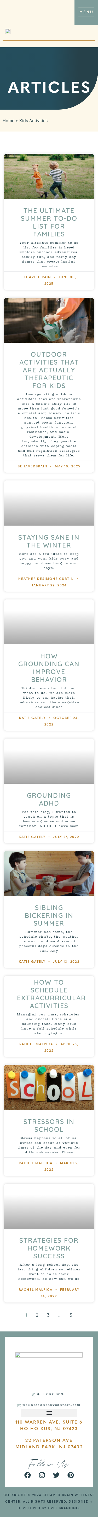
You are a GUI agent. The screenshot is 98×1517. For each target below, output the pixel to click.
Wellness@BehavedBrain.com (51, 1405)
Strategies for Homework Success (49, 1248)
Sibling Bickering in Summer (49, 915)
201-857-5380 (51, 1394)
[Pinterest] (70, 1475)
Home (8, 120)
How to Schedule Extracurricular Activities (51, 994)
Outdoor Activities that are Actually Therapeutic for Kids (49, 370)
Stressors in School (49, 1125)
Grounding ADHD (49, 799)
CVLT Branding (63, 1508)
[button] (49, 1413)
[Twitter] (56, 1475)
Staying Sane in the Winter (49, 541)
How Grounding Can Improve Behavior (49, 667)
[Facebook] (27, 1475)
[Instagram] (41, 1475)
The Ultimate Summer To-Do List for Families (49, 222)
